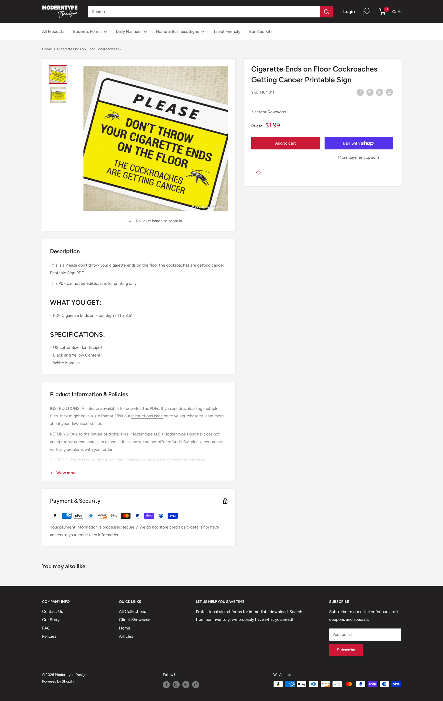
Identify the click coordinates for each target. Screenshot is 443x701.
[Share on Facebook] (360, 92)
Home (47, 49)
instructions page (147, 415)
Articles (126, 636)
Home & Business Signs (177, 31)
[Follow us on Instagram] (176, 684)
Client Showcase (134, 619)
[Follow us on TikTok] (195, 684)
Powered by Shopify (58, 681)
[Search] (326, 11)
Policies (49, 636)
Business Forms (87, 31)
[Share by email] (389, 92)
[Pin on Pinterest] (370, 92)
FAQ (46, 628)
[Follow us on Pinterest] (185, 684)
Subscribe (346, 649)
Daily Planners (128, 31)
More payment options (358, 157)
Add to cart (285, 143)
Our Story (50, 619)
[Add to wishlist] (258, 173)
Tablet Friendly (226, 31)
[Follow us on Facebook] (166, 684)
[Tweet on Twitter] (379, 92)
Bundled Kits (260, 31)
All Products (53, 31)
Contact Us (52, 611)
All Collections (132, 611)
